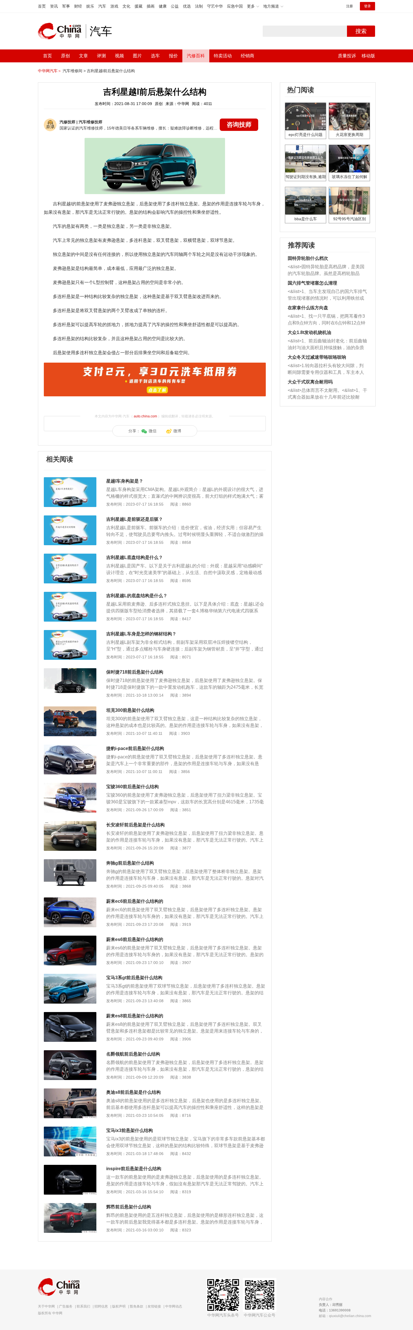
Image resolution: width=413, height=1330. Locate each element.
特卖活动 (223, 55)
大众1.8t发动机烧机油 (309, 332)
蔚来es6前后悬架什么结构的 (134, 939)
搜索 (361, 31)
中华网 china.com (62, 31)
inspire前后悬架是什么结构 (133, 1168)
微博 (177, 431)
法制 (199, 6)
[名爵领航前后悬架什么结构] (70, 1053)
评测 (101, 55)
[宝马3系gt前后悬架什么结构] (70, 976)
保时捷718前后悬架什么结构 (134, 672)
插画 (151, 6)
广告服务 (65, 1306)
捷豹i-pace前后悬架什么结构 (135, 748)
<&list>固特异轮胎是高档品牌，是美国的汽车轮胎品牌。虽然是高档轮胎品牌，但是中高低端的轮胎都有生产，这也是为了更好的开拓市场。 (326, 270)
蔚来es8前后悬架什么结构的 (134, 1015)
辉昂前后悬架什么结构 (128, 1206)
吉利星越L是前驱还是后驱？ (134, 519)
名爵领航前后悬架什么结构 (133, 1054)
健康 (163, 6)
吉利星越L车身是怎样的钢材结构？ (141, 633)
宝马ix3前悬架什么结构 (129, 1130)
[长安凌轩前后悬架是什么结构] (70, 824)
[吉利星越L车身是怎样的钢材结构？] (70, 633)
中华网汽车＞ (50, 71)
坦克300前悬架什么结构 (130, 710)
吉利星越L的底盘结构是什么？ (136, 595)
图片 (137, 55)
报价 (173, 55)
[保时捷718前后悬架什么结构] (70, 671)
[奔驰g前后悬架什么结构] (70, 862)
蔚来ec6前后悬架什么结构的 (134, 901)
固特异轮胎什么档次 (308, 258)
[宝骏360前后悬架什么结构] (70, 785)
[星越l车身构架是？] (70, 480)
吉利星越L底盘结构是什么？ (134, 557)
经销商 (247, 55)
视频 (119, 55)
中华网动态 (173, 1306)
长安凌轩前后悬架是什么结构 (135, 824)
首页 (42, 6)
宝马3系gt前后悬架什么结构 (134, 977)
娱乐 (90, 6)
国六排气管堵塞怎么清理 (312, 283)
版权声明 (119, 1306)
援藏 (138, 6)
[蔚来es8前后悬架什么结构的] (70, 1015)
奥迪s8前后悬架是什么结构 (133, 1092)
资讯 (54, 6)
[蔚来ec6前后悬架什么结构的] (70, 900)
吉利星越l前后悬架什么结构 (111, 71)
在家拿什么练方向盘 (308, 307)
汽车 (102, 6)
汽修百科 (196, 55)
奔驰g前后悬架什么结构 (130, 863)
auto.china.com (145, 416)
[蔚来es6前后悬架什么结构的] (70, 938)
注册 (349, 6)
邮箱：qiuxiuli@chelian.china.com (345, 1316)
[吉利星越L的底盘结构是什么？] (70, 594)
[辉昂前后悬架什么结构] (70, 1206)
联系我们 (83, 1306)
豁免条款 (136, 1306)
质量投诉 (347, 55)
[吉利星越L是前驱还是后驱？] (70, 518)
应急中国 (235, 6)
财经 (78, 6)
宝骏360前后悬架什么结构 (132, 786)
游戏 (114, 6)
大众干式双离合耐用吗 (310, 381)
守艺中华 (215, 6)
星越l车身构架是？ (124, 481)
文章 (83, 55)
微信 (152, 431)
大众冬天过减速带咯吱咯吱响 (317, 357)
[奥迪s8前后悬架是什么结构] (70, 1091)
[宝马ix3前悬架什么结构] (70, 1129)
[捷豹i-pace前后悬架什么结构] (70, 747)
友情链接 (154, 1306)
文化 (126, 6)
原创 (65, 55)
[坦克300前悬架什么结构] (70, 709)
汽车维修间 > (74, 71)
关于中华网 (46, 1306)
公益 (175, 6)
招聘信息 (101, 1306)
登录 (367, 6)
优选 (187, 6)
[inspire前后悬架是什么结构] (70, 1167)
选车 (155, 55)
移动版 (368, 55)
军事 (66, 6)
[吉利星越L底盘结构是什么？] (70, 556)
